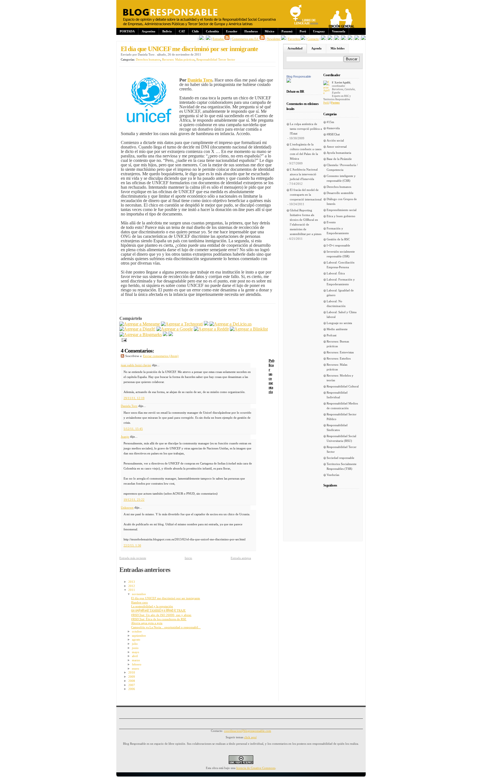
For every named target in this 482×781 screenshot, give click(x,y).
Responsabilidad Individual (337, 395)
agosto (136, 639)
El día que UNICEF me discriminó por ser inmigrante (189, 48)
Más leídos (337, 48)
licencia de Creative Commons (255, 768)
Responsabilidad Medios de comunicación (342, 406)
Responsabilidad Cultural (343, 386)
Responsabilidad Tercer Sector (215, 59)
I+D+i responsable (338, 245)
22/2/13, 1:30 (132, 545)
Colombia (212, 31)
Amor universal (337, 146)
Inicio (188, 558)
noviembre (139, 594)
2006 (131, 689)
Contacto (313, 38)
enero (135, 668)
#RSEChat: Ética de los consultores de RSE (158, 619)
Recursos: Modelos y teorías (340, 378)
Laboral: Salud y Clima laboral (341, 314)
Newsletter (274, 38)
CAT (182, 31)
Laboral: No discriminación (336, 304)
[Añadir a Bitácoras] (206, 324)
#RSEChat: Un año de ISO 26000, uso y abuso (161, 615)
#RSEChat (333, 134)
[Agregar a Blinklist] (249, 329)
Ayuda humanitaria (339, 152)
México (269, 31)
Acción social (335, 140)
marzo (136, 660)
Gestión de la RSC (338, 239)
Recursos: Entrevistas (340, 352)
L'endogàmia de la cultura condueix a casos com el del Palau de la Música (305, 151)
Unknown (127, 507)
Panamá (287, 31)
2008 (131, 680)
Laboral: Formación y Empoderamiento (341, 282)
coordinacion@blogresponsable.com (247, 730)
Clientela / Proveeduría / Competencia (342, 167)
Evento (331, 222)
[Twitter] (170, 334)
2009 (131, 676)
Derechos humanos (148, 59)
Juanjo (125, 436)
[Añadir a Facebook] (165, 334)
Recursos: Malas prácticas (178, 59)
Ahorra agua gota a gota (146, 623)
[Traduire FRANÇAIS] (336, 38)
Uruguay (319, 31)
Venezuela (338, 31)
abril (135, 656)
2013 (131, 581)
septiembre (139, 635)
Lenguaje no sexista (339, 323)
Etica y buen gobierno (341, 216)
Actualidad (295, 48)
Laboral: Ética (336, 273)
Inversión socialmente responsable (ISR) (341, 254)
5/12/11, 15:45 (133, 428)
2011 (131, 589)
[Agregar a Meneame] (139, 324)
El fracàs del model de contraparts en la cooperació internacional (306, 194)
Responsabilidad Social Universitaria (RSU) (341, 438)
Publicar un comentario (271, 376)
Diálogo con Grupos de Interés (342, 201)
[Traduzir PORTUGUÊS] (350, 38)
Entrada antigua (241, 558)
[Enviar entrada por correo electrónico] (123, 339)
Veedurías (333, 474)
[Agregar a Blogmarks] (140, 334)
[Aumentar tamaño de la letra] (323, 38)
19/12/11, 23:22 (134, 499)
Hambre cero (139, 602)
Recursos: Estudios (339, 358)
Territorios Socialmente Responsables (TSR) (341, 466)
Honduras (251, 31)
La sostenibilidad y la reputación (152, 606)
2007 (131, 685)
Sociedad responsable (340, 457)
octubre (137, 631)
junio (135, 648)
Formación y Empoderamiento (338, 231)
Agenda (316, 48)
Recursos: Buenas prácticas (338, 344)
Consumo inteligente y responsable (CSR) (341, 178)
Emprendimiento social (341, 210)
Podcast (331, 335)
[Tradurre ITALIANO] (363, 38)
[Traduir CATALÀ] (357, 38)
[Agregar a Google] (174, 329)
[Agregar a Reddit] (211, 329)
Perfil (326, 102)
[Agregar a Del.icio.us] (230, 324)
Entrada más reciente (132, 558)
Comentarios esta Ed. (246, 38)
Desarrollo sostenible (340, 193)
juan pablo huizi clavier (136, 365)
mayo (135, 652)
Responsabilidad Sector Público (341, 417)
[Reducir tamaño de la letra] (330, 38)
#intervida (333, 128)
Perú (303, 31)
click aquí (250, 737)
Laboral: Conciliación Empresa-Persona (341, 265)
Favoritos (294, 38)
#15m (330, 122)
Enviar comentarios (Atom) (161, 356)
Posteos (335, 102)
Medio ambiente (337, 329)
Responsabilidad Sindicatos (337, 427)
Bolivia (167, 31)
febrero (136, 664)
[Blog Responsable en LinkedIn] (208, 38)
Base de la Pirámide (339, 158)
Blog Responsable (298, 76)
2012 (131, 586)
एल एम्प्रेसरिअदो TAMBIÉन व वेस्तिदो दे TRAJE (158, 610)
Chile (195, 31)
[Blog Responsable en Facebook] (201, 38)
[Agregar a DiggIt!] (137, 329)
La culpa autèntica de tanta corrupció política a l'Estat (306, 128)
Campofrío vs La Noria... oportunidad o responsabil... (166, 627)
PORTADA (127, 31)
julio (135, 643)
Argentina (148, 31)
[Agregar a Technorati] (182, 324)
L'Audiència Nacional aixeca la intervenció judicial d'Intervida (304, 174)
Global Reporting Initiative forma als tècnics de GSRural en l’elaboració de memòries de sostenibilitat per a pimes (305, 222)
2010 (131, 672)
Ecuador (231, 31)
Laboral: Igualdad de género (340, 293)
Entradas (219, 38)
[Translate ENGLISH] (343, 38)
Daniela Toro (129, 406)
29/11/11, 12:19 (134, 398)
